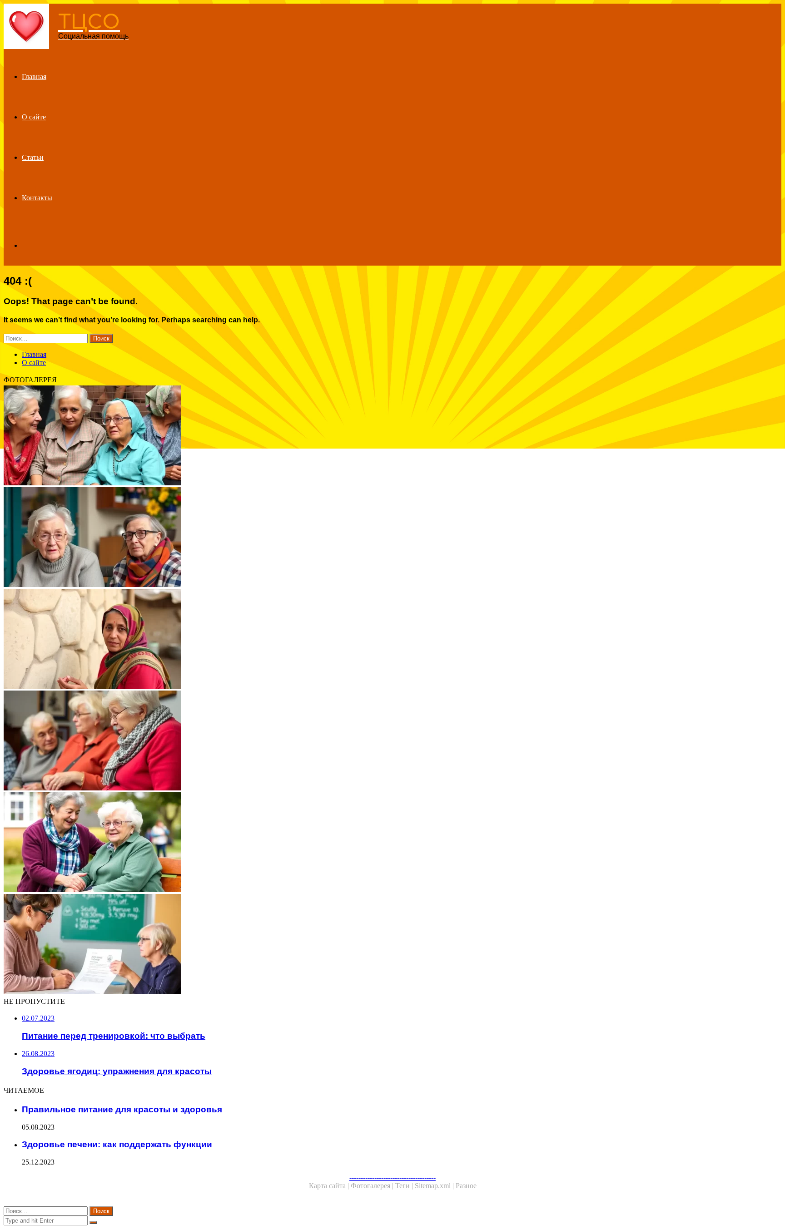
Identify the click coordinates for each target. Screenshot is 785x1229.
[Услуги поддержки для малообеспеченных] (276, 640)
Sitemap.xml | (435, 1186)
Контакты (37, 198)
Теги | (405, 1186)
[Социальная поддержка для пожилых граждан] (276, 843)
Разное (466, 1186)
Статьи (33, 157)
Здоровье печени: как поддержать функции (117, 1144)
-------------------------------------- (392, 1177)
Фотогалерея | (373, 1186)
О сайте (34, 117)
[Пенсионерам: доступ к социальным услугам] (276, 436)
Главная (34, 76)
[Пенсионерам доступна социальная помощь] (276, 741)
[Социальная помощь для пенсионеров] (276, 945)
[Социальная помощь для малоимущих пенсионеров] (276, 538)
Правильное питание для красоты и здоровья (122, 1109)
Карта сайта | (330, 1186)
